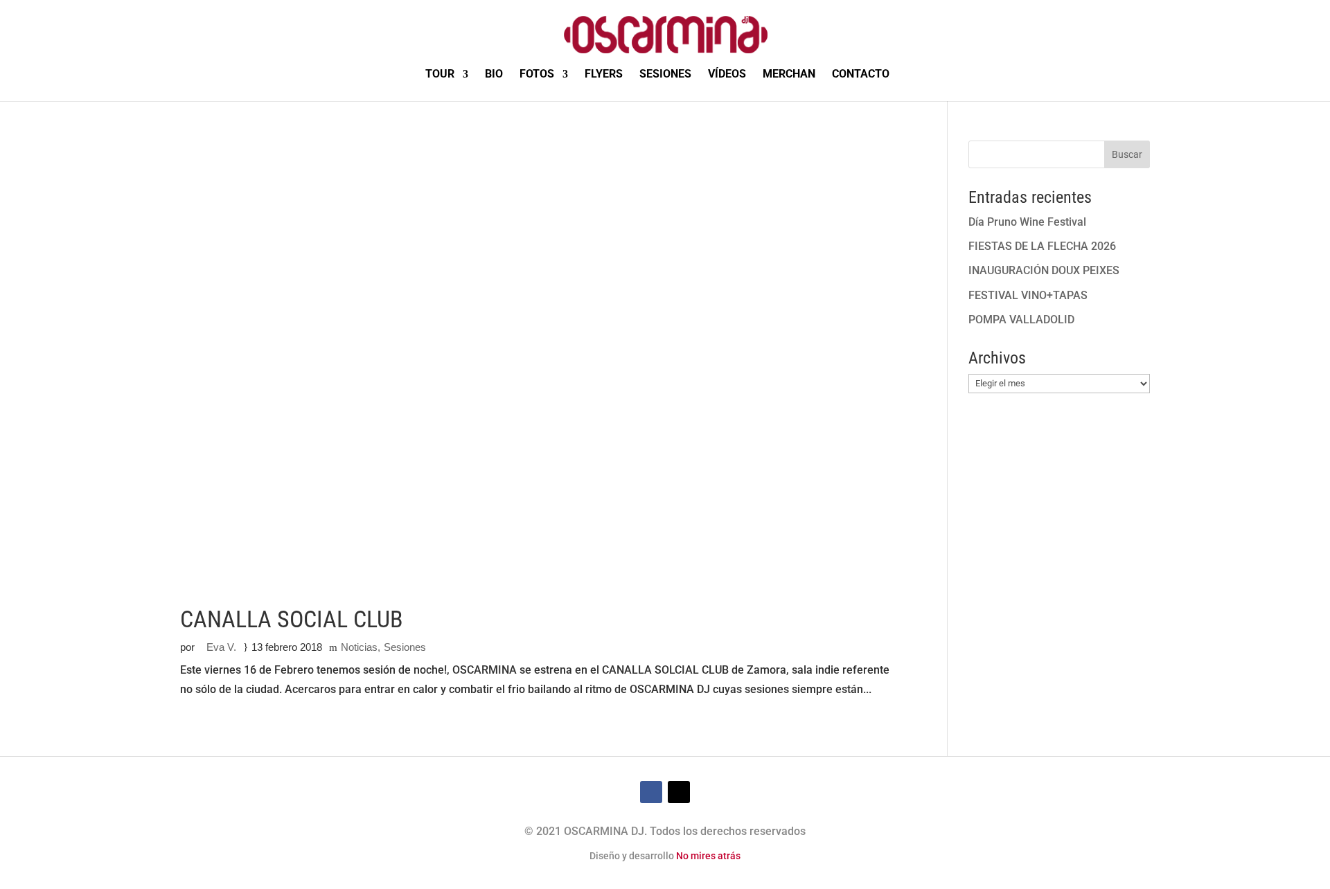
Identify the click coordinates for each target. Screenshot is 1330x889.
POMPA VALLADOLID (1021, 319)
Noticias (359, 647)
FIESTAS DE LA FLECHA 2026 (1042, 246)
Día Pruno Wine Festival (1027, 221)
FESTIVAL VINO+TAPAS (1028, 295)
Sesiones (405, 647)
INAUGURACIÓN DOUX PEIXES (1043, 270)
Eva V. (221, 647)
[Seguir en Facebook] (651, 792)
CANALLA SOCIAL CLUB (291, 619)
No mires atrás (708, 856)
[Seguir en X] (679, 792)
